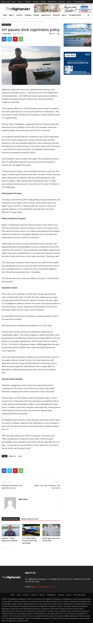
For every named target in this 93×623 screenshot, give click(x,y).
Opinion (43, 2)
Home (14, 2)
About (69, 2)
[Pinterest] (15, 39)
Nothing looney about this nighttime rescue (12, 486)
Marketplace (52, 2)
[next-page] (7, 547)
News (19, 2)
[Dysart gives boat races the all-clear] (51, 530)
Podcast (27, 2)
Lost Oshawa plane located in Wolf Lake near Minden (29, 540)
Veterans (36, 2)
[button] (88, 15)
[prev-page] (3, 547)
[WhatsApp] (20, 39)
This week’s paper (79, 2)
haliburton (12, 456)
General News (13, 21)
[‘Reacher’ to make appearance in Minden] (10, 530)
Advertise (62, 2)
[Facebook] (4, 39)
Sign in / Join (6, 2)
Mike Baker (7, 34)
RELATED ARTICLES (10, 519)
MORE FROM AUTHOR (29, 519)
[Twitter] (9, 39)
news (20, 456)
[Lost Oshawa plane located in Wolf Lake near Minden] (31, 530)
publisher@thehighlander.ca (45, 586)
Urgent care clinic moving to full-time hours (47, 486)
